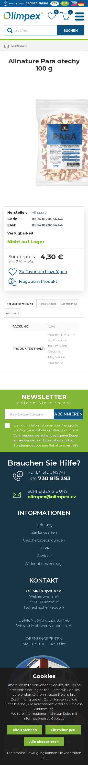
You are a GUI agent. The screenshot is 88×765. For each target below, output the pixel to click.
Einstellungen (63, 730)
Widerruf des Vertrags (44, 563)
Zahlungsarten (44, 532)
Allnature (39, 212)
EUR (64, 3)
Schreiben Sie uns (51, 494)
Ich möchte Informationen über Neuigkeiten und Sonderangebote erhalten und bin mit (47, 426)
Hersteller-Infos (47, 303)
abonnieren (68, 414)
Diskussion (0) (69, 303)
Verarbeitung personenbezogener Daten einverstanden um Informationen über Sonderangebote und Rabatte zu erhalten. (47, 440)
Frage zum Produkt (38, 281)
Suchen (71, 30)
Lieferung (44, 524)
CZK (55, 3)
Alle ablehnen (25, 730)
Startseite (17, 45)
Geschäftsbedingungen (44, 540)
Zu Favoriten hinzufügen (43, 271)
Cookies (44, 555)
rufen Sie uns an (49, 476)
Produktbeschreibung (19, 303)
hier (44, 758)
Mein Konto (16, 3)
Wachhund (12, 313)
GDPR (44, 548)
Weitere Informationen (29, 713)
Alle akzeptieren (44, 742)
